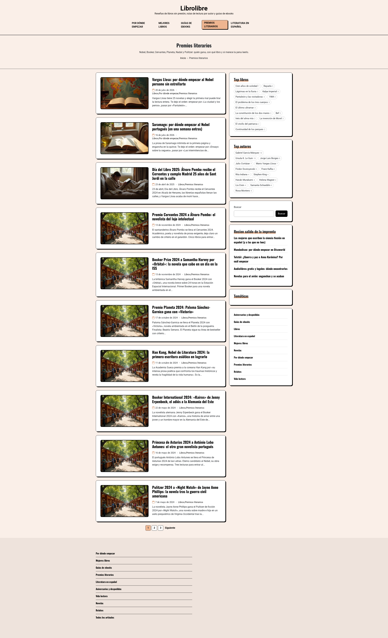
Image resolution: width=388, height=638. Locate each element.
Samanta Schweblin (261, 185)
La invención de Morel (272, 118)
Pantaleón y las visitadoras (250, 96)
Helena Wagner (267, 180)
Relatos (237, 371)
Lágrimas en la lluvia (247, 91)
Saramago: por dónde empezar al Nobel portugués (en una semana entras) (181, 126)
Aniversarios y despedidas (246, 315)
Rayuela (268, 86)
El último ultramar (245, 107)
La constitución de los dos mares (253, 113)
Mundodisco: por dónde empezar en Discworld (259, 250)
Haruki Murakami (245, 180)
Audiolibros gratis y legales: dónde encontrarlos (261, 269)
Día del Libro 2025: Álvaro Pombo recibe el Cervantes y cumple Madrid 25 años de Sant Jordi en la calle (184, 174)
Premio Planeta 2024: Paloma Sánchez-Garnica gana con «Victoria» (181, 309)
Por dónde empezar (138, 25)
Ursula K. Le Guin (246, 158)
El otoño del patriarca (247, 124)
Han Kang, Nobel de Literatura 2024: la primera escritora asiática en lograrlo (180, 354)
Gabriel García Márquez (249, 152)
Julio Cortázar (243, 163)
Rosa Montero (244, 190)
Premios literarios (211, 24)
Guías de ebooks (186, 25)
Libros (155, 93)
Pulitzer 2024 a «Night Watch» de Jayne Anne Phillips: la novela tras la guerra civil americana (185, 491)
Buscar (237, 207)
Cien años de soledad (247, 86)
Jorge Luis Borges (270, 158)
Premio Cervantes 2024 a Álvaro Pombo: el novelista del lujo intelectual (183, 217)
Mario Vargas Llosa (267, 163)
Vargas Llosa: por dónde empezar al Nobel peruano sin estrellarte (183, 81)
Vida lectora (240, 379)
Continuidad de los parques (250, 129)
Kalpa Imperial (271, 91)
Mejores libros (164, 25)
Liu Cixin (241, 185)
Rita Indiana (242, 174)
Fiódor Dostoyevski (246, 169)
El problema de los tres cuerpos (252, 102)
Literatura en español (240, 25)
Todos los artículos (105, 617)
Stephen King (261, 174)
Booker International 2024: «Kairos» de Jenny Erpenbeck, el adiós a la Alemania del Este (186, 399)
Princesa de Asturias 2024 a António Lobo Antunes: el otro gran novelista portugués (183, 444)
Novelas (237, 350)
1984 (272, 96)
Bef (278, 113)
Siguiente (170, 527)
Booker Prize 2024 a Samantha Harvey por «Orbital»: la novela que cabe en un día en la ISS (184, 264)
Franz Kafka (268, 169)
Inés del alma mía (245, 118)
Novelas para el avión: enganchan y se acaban (259, 276)
